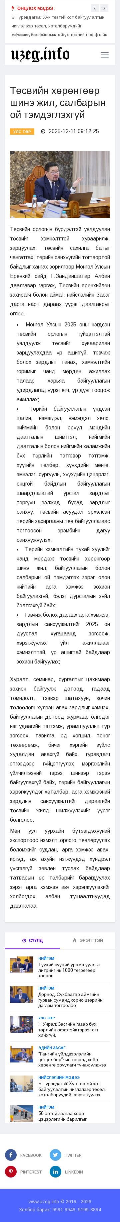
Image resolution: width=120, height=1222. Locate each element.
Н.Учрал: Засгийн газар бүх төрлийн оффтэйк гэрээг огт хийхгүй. (68, 1030)
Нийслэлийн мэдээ (59, 1078)
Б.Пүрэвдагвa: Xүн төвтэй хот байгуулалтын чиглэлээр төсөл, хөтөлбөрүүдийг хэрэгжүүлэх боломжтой (58, 26)
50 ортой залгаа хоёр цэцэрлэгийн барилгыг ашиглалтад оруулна (62, 1119)
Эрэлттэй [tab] (91, 940)
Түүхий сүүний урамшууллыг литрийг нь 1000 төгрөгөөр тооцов (69, 970)
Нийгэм (46, 958)
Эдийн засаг (51, 1048)
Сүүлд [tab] (35, 940)
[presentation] (95, 8)
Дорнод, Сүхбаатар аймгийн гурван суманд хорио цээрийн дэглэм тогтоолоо (70, 1000)
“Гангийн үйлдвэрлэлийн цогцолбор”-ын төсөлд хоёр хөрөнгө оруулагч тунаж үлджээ (72, 1059)
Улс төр (22, 132)
